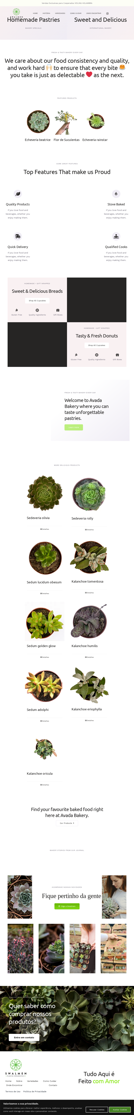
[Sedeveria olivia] (44, 493)
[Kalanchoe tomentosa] (89, 557)
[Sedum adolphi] (44, 685)
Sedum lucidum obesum (44, 582)
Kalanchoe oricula (39, 773)
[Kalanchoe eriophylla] (89, 685)
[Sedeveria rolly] (89, 494)
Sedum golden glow (41, 646)
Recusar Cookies (97, 1110)
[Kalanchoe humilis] (89, 621)
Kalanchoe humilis (85, 646)
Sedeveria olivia (38, 518)
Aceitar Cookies (120, 1110)
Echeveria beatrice (38, 140)
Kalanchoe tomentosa (87, 581)
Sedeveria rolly (82, 518)
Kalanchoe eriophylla (87, 709)
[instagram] (107, 14)
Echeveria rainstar (95, 140)
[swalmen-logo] (16, 9)
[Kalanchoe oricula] (44, 749)
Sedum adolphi (37, 710)
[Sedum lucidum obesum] (44, 557)
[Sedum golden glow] (44, 621)
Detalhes (39, 121)
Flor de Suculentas (67, 140)
